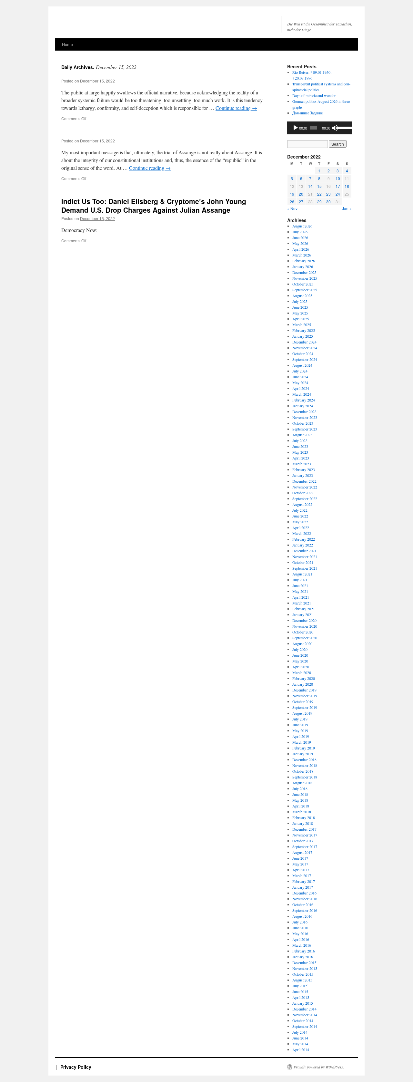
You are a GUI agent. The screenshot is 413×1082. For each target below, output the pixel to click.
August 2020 (302, 643)
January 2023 (302, 475)
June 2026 (300, 237)
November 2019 (304, 695)
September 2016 (304, 910)
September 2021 (304, 568)
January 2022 (302, 544)
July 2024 (299, 370)
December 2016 (304, 892)
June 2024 (300, 376)
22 (319, 194)
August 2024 (302, 365)
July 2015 (299, 985)
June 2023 (300, 446)
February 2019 (303, 747)
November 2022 (304, 486)
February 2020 (303, 678)
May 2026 (300, 243)
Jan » (347, 208)
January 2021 (302, 614)
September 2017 (304, 846)
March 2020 (301, 672)
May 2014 (300, 1043)
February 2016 (303, 950)
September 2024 (304, 359)
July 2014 (299, 1032)
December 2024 (304, 341)
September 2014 (304, 1026)
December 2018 (304, 759)
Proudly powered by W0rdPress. (319, 1066)
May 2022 (300, 521)
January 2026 (302, 266)
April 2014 (300, 1049)
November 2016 (304, 898)
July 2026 (299, 231)
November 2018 (304, 765)
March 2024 (301, 394)
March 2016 (301, 945)
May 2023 (300, 452)
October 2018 (302, 771)
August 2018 (302, 782)
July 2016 (299, 921)
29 (319, 201)
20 (301, 194)
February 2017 (303, 881)
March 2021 (301, 602)
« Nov (292, 208)
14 (310, 186)
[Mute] (335, 128)
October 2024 (302, 353)
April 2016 (300, 939)
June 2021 (300, 585)
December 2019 (304, 689)
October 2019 (302, 701)
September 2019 (304, 707)
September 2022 (304, 498)
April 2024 (300, 388)
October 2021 (302, 562)
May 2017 (300, 863)
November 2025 (304, 278)
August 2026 (302, 225)
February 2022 (303, 539)
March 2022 (301, 533)
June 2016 (300, 927)
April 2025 (300, 318)
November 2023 (304, 417)
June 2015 (300, 991)
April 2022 (300, 527)
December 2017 (304, 829)
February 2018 (303, 817)
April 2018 (300, 805)
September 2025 (304, 289)
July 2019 (299, 718)
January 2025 (302, 336)
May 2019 (300, 730)
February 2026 (303, 260)
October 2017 (302, 840)
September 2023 (304, 428)
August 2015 (302, 979)
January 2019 (302, 753)
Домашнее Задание (307, 112)
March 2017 (301, 875)
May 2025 (300, 312)
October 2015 (302, 974)
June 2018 (300, 794)
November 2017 (304, 834)
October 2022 (302, 492)
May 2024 (300, 382)
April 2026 (300, 249)
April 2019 (300, 736)
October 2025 (302, 283)
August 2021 (302, 573)
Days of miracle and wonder (314, 95)
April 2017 (300, 869)
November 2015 (304, 968)
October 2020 (302, 631)
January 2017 (302, 887)
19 (292, 194)
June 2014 (300, 1037)
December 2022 (304, 481)
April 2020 (300, 666)
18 (347, 186)
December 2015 (304, 962)
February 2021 (303, 608)
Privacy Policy (75, 1067)
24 (338, 194)
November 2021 (304, 556)
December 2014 (304, 1008)
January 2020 (302, 684)
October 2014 (302, 1020)
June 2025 (300, 307)
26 (292, 201)
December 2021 (304, 550)
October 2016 (302, 904)
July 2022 (299, 510)
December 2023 (304, 411)
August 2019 (302, 713)
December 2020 (304, 620)
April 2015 (300, 997)
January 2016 (302, 956)
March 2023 (301, 463)
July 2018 (299, 788)
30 (328, 201)
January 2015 (302, 1003)
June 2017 (300, 858)
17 (338, 186)
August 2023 (302, 434)
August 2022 (302, 504)
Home (67, 44)
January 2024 (302, 405)
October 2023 (302, 423)
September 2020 (304, 637)
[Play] (295, 128)
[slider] (342, 127)
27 (301, 201)
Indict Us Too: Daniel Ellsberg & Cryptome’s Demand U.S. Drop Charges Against (153, 205)
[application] (319, 127)
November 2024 (304, 347)
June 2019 (300, 724)
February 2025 (303, 330)
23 (328, 194)
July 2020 (299, 649)
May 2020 (300, 660)
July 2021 (299, 579)
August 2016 (302, 916)
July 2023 (299, 440)
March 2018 (301, 811)
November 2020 (304, 626)
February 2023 (303, 469)
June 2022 (300, 515)
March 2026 (301, 254)
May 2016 (300, 933)
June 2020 (300, 655)
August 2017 (302, 852)
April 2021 (300, 597)
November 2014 (304, 1014)
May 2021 (300, 591)
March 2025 (301, 324)
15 (319, 186)
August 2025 (302, 295)
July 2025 (299, 301)
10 (338, 178)
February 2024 (303, 399)
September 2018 (304, 776)
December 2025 (304, 272)
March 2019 (301, 742)
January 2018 (302, 823)
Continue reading (236, 107)
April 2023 (300, 457)
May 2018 (300, 800)
